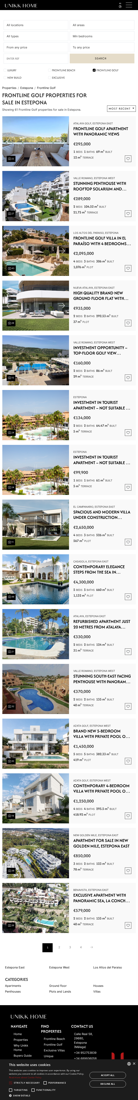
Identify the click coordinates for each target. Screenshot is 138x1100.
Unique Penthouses (51, 1058)
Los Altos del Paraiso (107, 967)
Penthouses (13, 991)
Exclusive (58, 78)
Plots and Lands (60, 991)
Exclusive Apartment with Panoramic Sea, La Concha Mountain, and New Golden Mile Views (102, 897)
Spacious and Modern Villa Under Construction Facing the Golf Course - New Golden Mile (101, 514)
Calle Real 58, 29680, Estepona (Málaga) (83, 1040)
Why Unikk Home (21, 1048)
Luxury (11, 70)
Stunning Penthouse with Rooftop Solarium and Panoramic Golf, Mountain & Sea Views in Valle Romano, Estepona (101, 186)
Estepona (26, 88)
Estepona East (15, 967)
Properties (9, 88)
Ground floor (58, 986)
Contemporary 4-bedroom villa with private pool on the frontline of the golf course (101, 788)
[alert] (69, 1079)
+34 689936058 (85, 1058)
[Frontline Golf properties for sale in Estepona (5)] (92, 947)
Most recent (120, 109)
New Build (14, 78)
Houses (98, 986)
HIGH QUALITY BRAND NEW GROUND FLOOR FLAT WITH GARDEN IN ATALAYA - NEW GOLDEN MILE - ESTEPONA (98, 295)
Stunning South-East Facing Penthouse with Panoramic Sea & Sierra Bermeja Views (102, 678)
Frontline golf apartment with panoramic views (100, 131)
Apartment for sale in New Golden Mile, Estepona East (101, 843)
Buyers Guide (23, 1055)
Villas (96, 991)
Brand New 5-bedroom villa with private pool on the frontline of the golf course (100, 733)
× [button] (134, 1063)
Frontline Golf (107, 70)
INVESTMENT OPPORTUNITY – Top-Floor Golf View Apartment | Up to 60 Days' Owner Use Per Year (100, 350)
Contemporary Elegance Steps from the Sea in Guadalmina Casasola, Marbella (99, 569)
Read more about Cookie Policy (25, 1077)
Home (18, 1034)
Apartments (13, 986)
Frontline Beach (63, 70)
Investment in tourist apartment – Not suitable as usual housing (101, 405)
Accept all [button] (107, 1075)
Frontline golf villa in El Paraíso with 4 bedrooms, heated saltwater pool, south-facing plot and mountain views (100, 240)
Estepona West (59, 967)
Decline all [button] (107, 1083)
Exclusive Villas (54, 1050)
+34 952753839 (85, 1052)
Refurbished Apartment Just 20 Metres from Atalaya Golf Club (101, 624)
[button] (47, 1095)
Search (101, 58)
